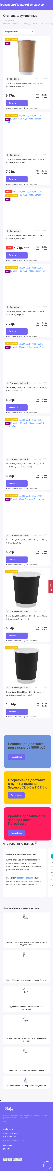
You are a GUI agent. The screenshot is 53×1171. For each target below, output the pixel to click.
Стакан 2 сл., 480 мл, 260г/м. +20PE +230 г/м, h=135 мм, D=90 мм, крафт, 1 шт (25, 85)
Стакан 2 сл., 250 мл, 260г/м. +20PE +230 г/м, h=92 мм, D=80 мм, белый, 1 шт (26, 541)
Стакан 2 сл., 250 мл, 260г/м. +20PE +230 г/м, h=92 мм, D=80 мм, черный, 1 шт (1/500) (26, 617)
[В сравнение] (41, 39)
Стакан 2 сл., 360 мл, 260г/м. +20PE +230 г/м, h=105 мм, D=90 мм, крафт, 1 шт (25, 313)
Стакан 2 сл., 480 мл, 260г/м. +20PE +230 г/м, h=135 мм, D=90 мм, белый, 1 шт (25, 237)
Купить (12, 103)
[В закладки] (46, 39)
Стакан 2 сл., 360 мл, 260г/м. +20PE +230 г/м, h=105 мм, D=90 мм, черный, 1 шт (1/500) (25, 465)
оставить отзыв (24, 878)
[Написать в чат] (47, 1165)
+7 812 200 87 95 (11, 1133)
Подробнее (16, 757)
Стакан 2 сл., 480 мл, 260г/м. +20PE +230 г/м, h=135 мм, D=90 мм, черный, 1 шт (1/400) (25, 693)
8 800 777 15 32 (10, 1136)
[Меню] (5, 5)
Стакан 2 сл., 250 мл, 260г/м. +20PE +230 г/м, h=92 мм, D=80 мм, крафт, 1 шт (26, 389)
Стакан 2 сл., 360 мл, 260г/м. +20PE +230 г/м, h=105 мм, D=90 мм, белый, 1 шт (25, 161)
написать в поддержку (29, 881)
